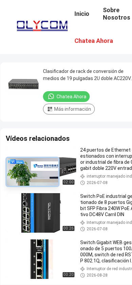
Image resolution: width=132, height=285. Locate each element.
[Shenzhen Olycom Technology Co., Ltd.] (42, 24)
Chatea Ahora (71, 96)
